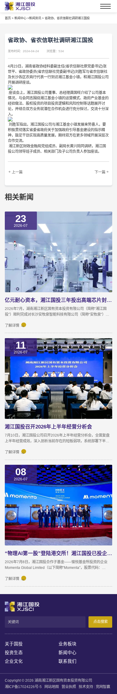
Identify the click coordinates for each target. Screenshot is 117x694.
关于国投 (14, 643)
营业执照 (69, 687)
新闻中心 (67, 652)
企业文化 (14, 661)
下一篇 (99, 172)
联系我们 (67, 661)
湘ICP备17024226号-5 (23, 687)
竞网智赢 (103, 687)
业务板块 (67, 643)
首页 (8, 18)
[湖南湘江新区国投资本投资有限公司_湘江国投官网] (16, 6)
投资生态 (14, 652)
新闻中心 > (21, 18)
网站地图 (51, 687)
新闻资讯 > (36, 18)
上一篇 (17, 172)
